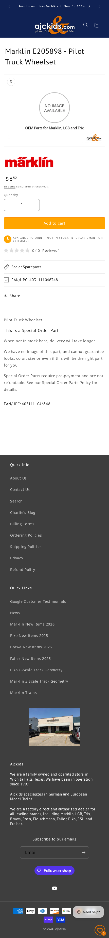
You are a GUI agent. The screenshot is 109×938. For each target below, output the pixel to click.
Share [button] (15, 295)
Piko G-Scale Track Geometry (36, 669)
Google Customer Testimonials (38, 601)
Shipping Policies (26, 546)
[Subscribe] (83, 852)
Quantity (11, 195)
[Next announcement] (99, 6)
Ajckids (60, 928)
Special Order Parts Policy (66, 382)
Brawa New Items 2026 (31, 646)
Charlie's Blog (22, 512)
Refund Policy (22, 569)
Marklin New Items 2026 (32, 624)
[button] (10, 25)
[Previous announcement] (9, 6)
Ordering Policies (26, 535)
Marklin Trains (23, 692)
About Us (18, 478)
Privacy (16, 558)
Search (16, 501)
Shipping (9, 186)
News (15, 612)
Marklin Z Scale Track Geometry (39, 681)
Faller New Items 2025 (30, 658)
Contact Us (20, 489)
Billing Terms (22, 523)
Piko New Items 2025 (29, 635)
